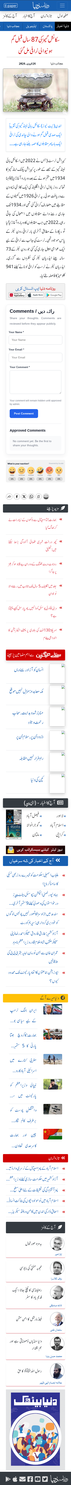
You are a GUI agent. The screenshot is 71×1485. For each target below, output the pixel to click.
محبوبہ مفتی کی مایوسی (31, 1268)
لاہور (59, 815)
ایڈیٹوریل (31, 26)
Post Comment (24, 413)
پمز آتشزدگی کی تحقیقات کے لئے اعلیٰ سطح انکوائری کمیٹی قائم (36, 1190)
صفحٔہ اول (62, 15)
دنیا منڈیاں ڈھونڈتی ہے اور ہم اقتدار (26, 1345)
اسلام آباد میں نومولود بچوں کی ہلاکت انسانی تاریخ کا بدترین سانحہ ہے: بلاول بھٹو (33, 1201)
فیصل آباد (32, 815)
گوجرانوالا (33, 825)
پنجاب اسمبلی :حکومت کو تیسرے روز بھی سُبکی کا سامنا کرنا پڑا (32, 879)
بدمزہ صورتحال (33, 1244)
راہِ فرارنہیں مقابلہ (31, 758)
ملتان (35, 834)
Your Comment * (20, 367)
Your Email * (16, 349)
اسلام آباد (56, 825)
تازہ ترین (46, 15)
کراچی (59, 834)
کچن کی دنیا (37, 779)
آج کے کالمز (10, 15)
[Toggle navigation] (62, 5)
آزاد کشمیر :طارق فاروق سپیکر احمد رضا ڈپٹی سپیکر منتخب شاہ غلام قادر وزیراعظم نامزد (34, 938)
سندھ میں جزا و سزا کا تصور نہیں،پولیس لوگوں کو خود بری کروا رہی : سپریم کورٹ (32, 918)
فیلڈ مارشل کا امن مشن (29, 1319)
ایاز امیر (58, 1254)
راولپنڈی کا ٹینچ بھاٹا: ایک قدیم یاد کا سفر (27, 1294)
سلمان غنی (56, 1330)
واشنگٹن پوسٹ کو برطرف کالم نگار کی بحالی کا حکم (23, 1121)
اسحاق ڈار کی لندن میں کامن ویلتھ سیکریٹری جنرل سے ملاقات (33, 1212)
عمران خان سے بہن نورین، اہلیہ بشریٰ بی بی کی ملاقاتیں (32, 957)
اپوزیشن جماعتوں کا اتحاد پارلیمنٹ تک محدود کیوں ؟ (33, 976)
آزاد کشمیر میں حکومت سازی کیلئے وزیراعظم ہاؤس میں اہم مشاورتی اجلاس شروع (33, 1180)
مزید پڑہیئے (53, 508)
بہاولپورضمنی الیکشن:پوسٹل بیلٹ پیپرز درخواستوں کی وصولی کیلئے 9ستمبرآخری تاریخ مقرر (35, 900)
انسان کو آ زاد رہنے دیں (28, 670)
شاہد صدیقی (56, 1305)
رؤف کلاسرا (56, 1279)
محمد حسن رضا (54, 1356)
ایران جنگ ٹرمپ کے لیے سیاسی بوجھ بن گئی (23, 1021)
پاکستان (47, 26)
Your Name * (16, 332)
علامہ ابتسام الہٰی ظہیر (51, 1383)
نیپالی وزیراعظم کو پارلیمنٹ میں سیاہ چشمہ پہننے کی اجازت (23, 1096)
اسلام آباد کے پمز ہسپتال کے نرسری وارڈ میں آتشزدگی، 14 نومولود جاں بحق (32, 1169)
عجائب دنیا (13, 26)
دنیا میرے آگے (49, 998)
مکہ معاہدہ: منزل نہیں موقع (26, 691)
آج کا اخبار (29, 15)
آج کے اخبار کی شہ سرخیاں (31, 861)
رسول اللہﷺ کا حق (30, 1371)
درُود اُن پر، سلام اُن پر (29, 736)
